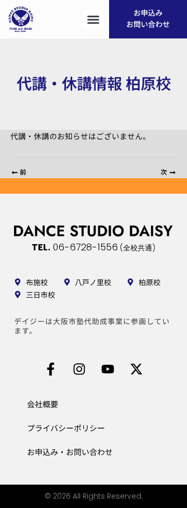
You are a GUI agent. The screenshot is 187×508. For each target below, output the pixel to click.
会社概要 (42, 403)
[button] (93, 19)
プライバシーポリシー (66, 427)
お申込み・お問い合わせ (70, 451)
